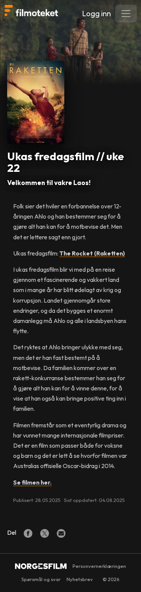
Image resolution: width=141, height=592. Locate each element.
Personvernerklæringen (99, 566)
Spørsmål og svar (41, 579)
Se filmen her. (32, 482)
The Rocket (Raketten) (92, 253)
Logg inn (96, 13)
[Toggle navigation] (125, 13)
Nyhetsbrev (80, 579)
